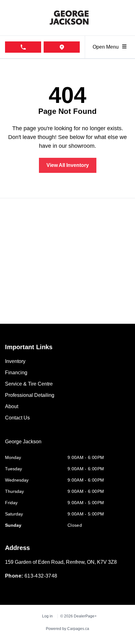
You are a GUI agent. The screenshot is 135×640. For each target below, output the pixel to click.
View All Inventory (67, 165)
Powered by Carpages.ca (67, 629)
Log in (47, 616)
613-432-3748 (40, 576)
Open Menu (107, 47)
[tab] (23, 445)
